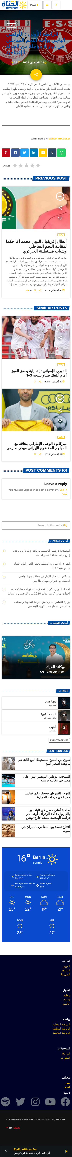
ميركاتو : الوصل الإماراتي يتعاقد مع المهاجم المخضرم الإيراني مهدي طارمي (37, 445)
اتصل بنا (65, 974)
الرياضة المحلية (61, 1024)
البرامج (66, 970)
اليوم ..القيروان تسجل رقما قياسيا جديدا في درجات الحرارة (47, 795)
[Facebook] (65, 1102)
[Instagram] (35, 1102)
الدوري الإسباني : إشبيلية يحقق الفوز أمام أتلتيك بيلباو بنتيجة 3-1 (39, 373)
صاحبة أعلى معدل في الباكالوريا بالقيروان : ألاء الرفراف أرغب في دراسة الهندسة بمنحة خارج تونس (48, 814)
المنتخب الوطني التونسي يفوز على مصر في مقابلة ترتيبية (46, 778)
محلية (67, 995)
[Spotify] (5, 1102)
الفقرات (65, 1057)
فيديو (67, 1086)
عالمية (66, 1003)
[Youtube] (50, 1102)
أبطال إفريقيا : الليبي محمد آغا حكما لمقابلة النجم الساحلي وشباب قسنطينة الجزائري (36, 246)
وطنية (67, 999)
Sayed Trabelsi (59, 138)
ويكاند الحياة (55, 667)
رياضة (11, 25)
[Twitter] (20, 1102)
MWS (16, 1128)
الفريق (66, 966)
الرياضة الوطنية (61, 1028)
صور (67, 1082)
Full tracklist (59, 740)
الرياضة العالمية (61, 1032)
